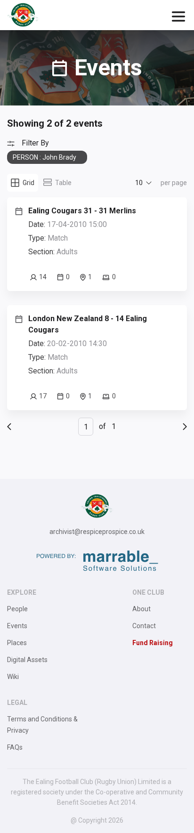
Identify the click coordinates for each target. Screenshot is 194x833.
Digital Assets (27, 659)
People (17, 609)
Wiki (13, 676)
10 (139, 182)
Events (17, 626)
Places (17, 643)
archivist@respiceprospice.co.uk (97, 531)
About (141, 609)
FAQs (15, 747)
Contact (144, 626)
